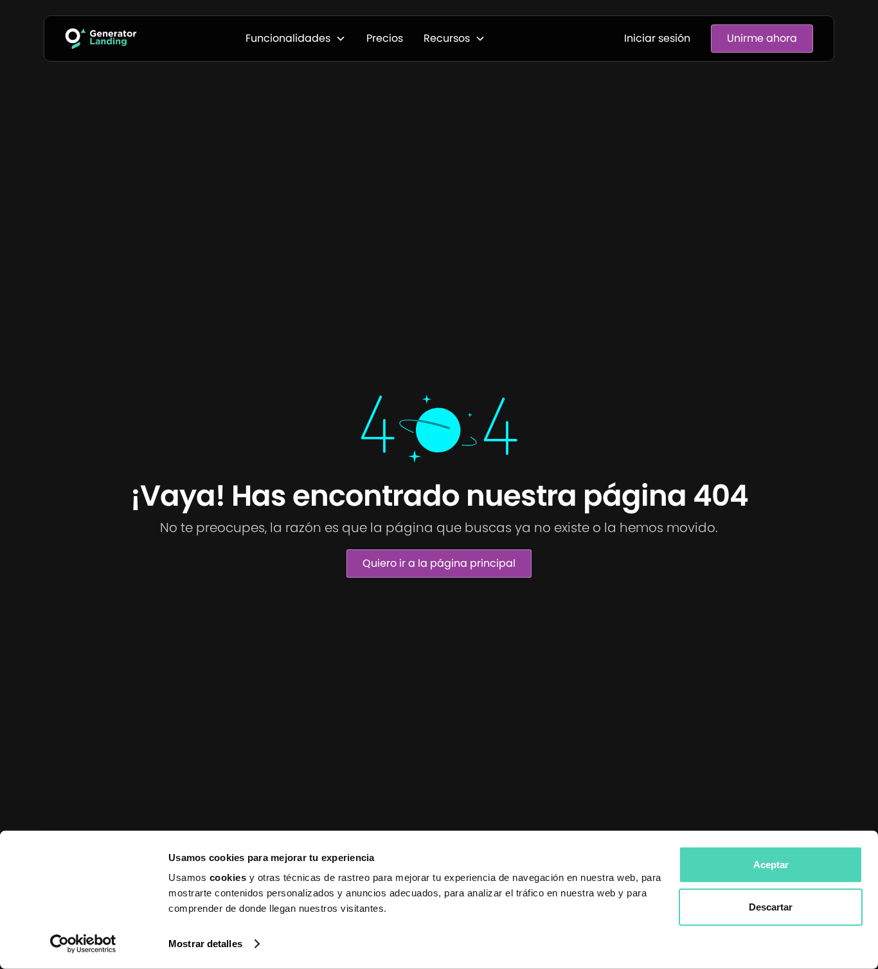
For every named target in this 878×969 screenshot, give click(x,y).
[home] (101, 38)
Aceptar (771, 864)
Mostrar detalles (205, 943)
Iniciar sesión (657, 38)
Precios (384, 38)
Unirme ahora (762, 38)
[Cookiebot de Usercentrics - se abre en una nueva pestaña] (83, 944)
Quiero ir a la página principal (439, 563)
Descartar (771, 906)
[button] (295, 38)
